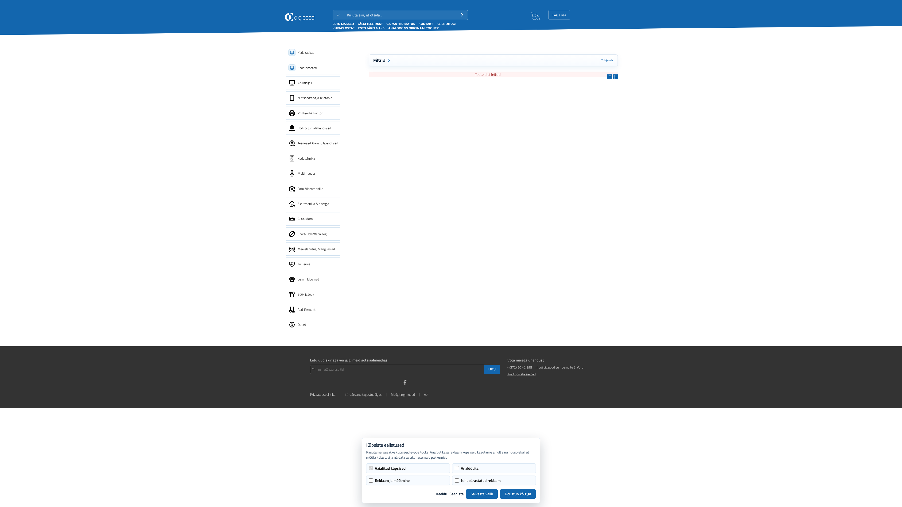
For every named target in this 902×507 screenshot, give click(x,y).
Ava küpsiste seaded (521, 374)
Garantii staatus (400, 24)
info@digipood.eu (547, 367)
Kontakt (426, 24)
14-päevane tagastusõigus (363, 394)
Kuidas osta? (343, 28)
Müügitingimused (403, 394)
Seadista (457, 494)
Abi (426, 394)
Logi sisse (559, 15)
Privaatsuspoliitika (322, 394)
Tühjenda (607, 60)
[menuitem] (313, 52)
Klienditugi (446, 24)
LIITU (492, 369)
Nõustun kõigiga (518, 494)
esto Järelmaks (371, 28)
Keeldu (441, 494)
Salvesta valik (482, 494)
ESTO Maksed (343, 24)
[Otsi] (462, 15)
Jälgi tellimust (370, 24)
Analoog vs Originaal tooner (413, 28)
